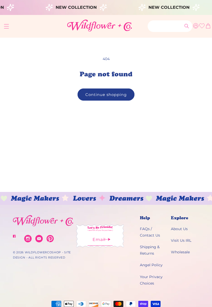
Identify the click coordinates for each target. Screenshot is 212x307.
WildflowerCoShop (43, 252)
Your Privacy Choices (151, 280)
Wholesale (180, 252)
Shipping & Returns (150, 250)
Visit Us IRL (181, 240)
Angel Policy (151, 265)
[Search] (186, 26)
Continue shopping (106, 94)
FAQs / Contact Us (150, 232)
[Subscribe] (107, 241)
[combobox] (170, 26)
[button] (6, 26)
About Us (179, 229)
